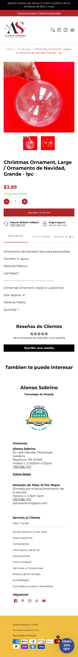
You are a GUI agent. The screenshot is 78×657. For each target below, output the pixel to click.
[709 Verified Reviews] (39, 432)
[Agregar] (25, 201)
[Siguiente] (70, 237)
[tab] (16, 236)
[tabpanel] (39, 278)
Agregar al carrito (39, 212)
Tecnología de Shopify (39, 394)
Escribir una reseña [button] (39, 348)
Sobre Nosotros (22, 538)
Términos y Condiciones (28, 568)
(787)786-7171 (22, 467)
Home (10, 49)
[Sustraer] (6, 201)
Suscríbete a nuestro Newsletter (33, 586)
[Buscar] (53, 30)
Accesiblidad (21, 580)
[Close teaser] (58, 637)
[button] (59, 30)
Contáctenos (21, 544)
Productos (24, 49)
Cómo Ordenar (22, 562)
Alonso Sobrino (21, 624)
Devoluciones (21, 556)
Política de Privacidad (26, 574)
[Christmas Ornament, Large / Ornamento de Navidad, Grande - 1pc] (30, 143)
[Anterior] (8, 237)
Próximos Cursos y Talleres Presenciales (39, 13)
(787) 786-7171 (17, 225)
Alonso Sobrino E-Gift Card (30, 532)
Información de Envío (26, 550)
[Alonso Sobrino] (15, 30)
